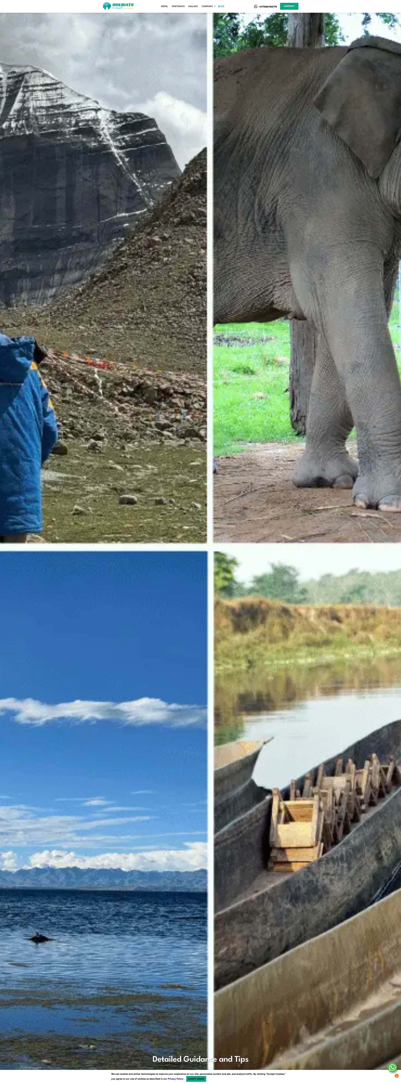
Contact (289, 6)
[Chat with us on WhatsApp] (392, 1067)
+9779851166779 (267, 6)
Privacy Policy (176, 1078)
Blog (221, 6)
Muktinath (178, 6)
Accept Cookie (196, 1079)
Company (207, 6)
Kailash (193, 6)
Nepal (164, 6)
